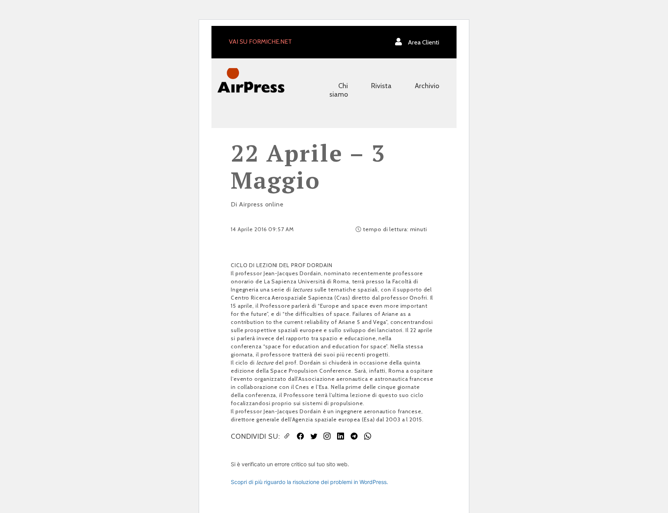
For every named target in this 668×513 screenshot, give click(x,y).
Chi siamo (338, 90)
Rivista (381, 86)
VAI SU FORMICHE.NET (260, 41)
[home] (251, 80)
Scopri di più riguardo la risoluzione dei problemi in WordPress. (309, 482)
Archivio (427, 86)
